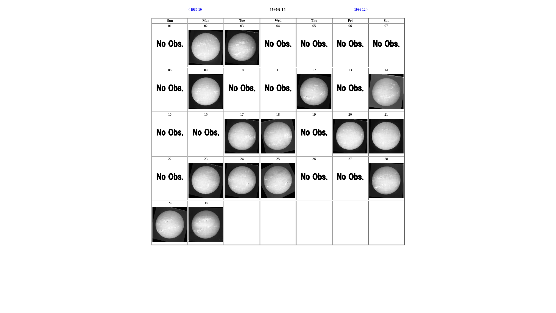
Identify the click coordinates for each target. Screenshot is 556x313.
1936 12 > (361, 9)
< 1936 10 (195, 9)
